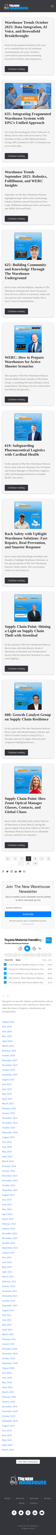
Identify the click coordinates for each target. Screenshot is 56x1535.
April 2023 (7, 1214)
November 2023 (10, 1180)
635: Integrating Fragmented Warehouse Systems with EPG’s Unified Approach (28, 118)
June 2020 (7, 1377)
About (21, 1503)
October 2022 (8, 1243)
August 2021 (8, 1310)
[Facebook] (3, 871)
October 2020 (8, 1358)
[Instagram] (11, 871)
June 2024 (7, 1147)
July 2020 (7, 1373)
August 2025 (8, 1079)
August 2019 (8, 1425)
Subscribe (28, 914)
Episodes (34, 1498)
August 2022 (8, 1252)
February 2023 (9, 1224)
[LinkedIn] (16, 871)
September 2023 (10, 1190)
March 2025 (8, 1103)
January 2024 (8, 1171)
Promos (47, 1498)
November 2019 (10, 1411)
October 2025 (8, 1070)
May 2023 (7, 1209)
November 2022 (10, 1238)
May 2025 (7, 1094)
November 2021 (10, 1296)
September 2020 (10, 1363)
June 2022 (7, 1262)
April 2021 (7, 1329)
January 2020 (8, 1401)
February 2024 (9, 1166)
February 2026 (9, 1050)
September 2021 (10, 1305)
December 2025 (9, 1060)
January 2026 (8, 1055)
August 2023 (8, 1195)
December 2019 (9, 1406)
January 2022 (8, 1286)
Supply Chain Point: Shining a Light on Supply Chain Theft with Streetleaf (28, 631)
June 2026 (7, 1031)
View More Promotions (28, 1462)
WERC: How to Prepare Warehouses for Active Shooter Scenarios (24, 361)
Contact (34, 1503)
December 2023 (9, 1175)
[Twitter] (7, 871)
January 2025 (8, 1113)
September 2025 (10, 1074)
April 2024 (7, 1156)
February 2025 (9, 1108)
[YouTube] (20, 871)
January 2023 (8, 1228)
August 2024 (8, 1137)
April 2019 (7, 1445)
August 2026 (8, 1022)
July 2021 (7, 1315)
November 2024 (10, 1122)
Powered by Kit (28, 924)
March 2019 (8, 1449)
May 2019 (7, 1440)
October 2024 (8, 1127)
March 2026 (8, 1046)
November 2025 (10, 1065)
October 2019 (8, 1416)
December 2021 (9, 1291)
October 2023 (8, 1185)
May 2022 (7, 1267)
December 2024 (9, 1118)
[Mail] (24, 871)
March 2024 (8, 1161)
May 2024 (7, 1151)
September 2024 (10, 1132)
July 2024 (7, 1142)
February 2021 (9, 1339)
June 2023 (7, 1204)
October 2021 (8, 1300)
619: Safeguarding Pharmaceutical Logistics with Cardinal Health (25, 450)
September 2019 (10, 1421)
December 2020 (9, 1349)
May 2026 (7, 1036)
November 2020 (10, 1353)
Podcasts (20, 1498)
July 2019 (7, 1430)
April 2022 (7, 1272)
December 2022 (9, 1233)
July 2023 (7, 1199)
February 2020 (9, 1397)
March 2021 (8, 1334)
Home (7, 1498)
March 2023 (8, 1219)
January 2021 (8, 1344)
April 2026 (7, 1041)
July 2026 (7, 1026)
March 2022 (8, 1276)
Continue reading (16, 69)
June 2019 (7, 1435)
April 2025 (7, 1099)
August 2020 (8, 1368)
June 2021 (7, 1320)
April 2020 (7, 1387)
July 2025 (7, 1084)
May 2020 (7, 1382)
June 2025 (7, 1089)
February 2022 (9, 1281)
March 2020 (8, 1392)
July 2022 (7, 1257)
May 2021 (7, 1324)
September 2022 (10, 1248)
